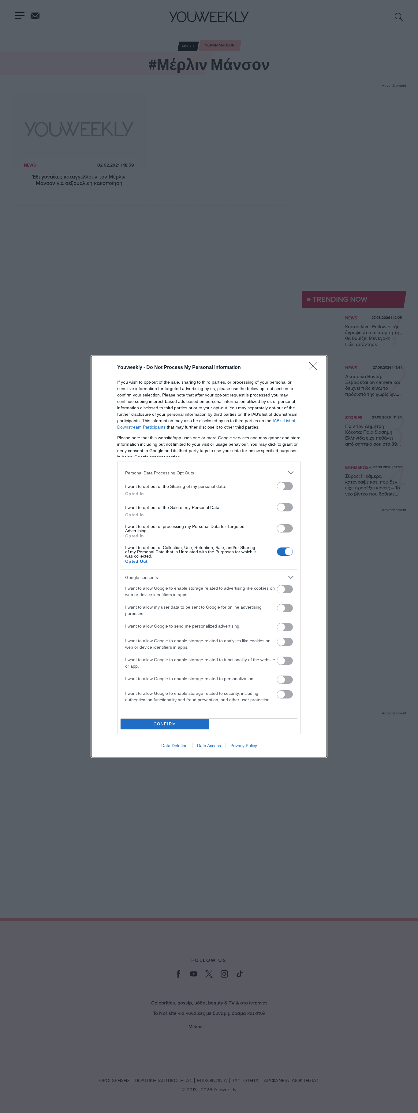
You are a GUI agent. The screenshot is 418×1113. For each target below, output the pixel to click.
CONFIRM (165, 724)
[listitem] (209, 473)
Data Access (209, 745)
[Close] (315, 368)
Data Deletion (174, 745)
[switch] (285, 486)
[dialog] (209, 556)
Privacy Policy (243, 745)
